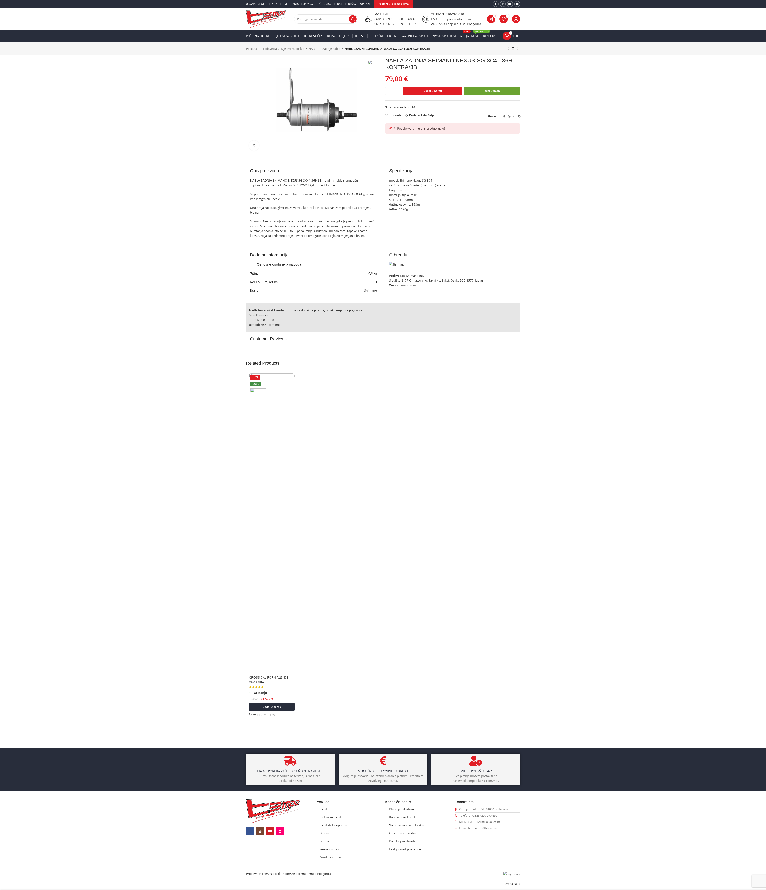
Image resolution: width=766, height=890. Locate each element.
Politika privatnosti (402, 841)
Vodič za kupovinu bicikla (406, 825)
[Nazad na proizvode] (513, 48)
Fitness (324, 841)
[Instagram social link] (503, 4)
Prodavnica (269, 49)
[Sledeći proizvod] (517, 48)
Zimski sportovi (330, 857)
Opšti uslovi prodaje (403, 833)
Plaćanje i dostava (401, 809)
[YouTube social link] (510, 4)
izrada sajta (512, 884)
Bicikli (323, 809)
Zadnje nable (331, 49)
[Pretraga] (353, 19)
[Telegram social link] (519, 116)
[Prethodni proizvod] (508, 48)
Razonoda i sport (331, 849)
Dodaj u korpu (432, 91)
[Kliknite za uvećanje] (254, 145)
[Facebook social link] (496, 4)
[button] (272, 707)
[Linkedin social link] (514, 116)
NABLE (313, 49)
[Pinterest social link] (509, 116)
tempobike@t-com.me (264, 325)
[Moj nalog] (516, 19)
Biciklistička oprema (333, 825)
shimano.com (406, 285)
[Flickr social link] (517, 4)
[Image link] (273, 811)
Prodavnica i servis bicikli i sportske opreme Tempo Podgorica (288, 874)
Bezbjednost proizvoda (405, 849)
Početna (251, 49)
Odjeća (324, 833)
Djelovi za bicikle (292, 49)
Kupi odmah (492, 91)
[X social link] (504, 116)
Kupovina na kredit (402, 817)
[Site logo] (266, 19)
